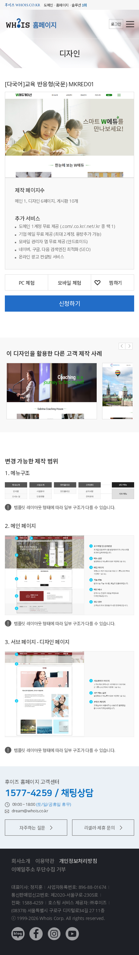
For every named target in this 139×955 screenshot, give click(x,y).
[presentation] (122, 346)
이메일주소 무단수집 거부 (38, 869)
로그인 (116, 24)
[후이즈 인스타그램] (54, 929)
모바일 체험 (69, 283)
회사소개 (20, 861)
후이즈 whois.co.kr (22, 5)
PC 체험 (27, 283)
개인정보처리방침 (78, 861)
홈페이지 (45, 25)
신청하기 (69, 303)
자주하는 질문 (32, 828)
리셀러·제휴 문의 (99, 828)
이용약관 (44, 861)
